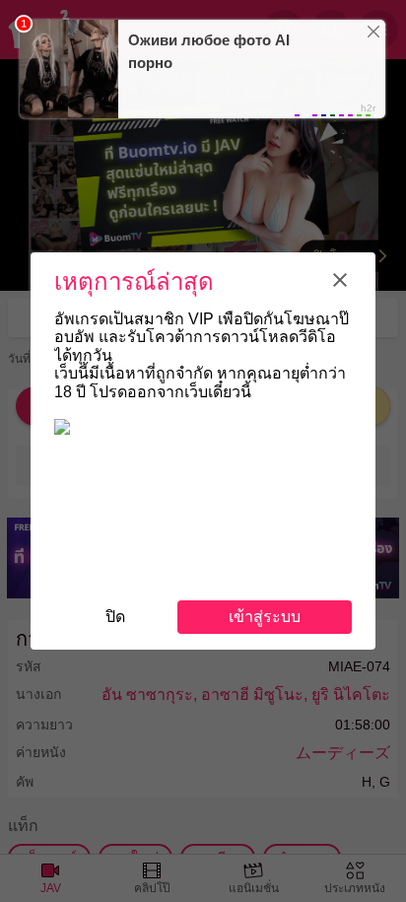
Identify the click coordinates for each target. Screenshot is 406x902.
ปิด (115, 616)
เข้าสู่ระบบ (265, 616)
